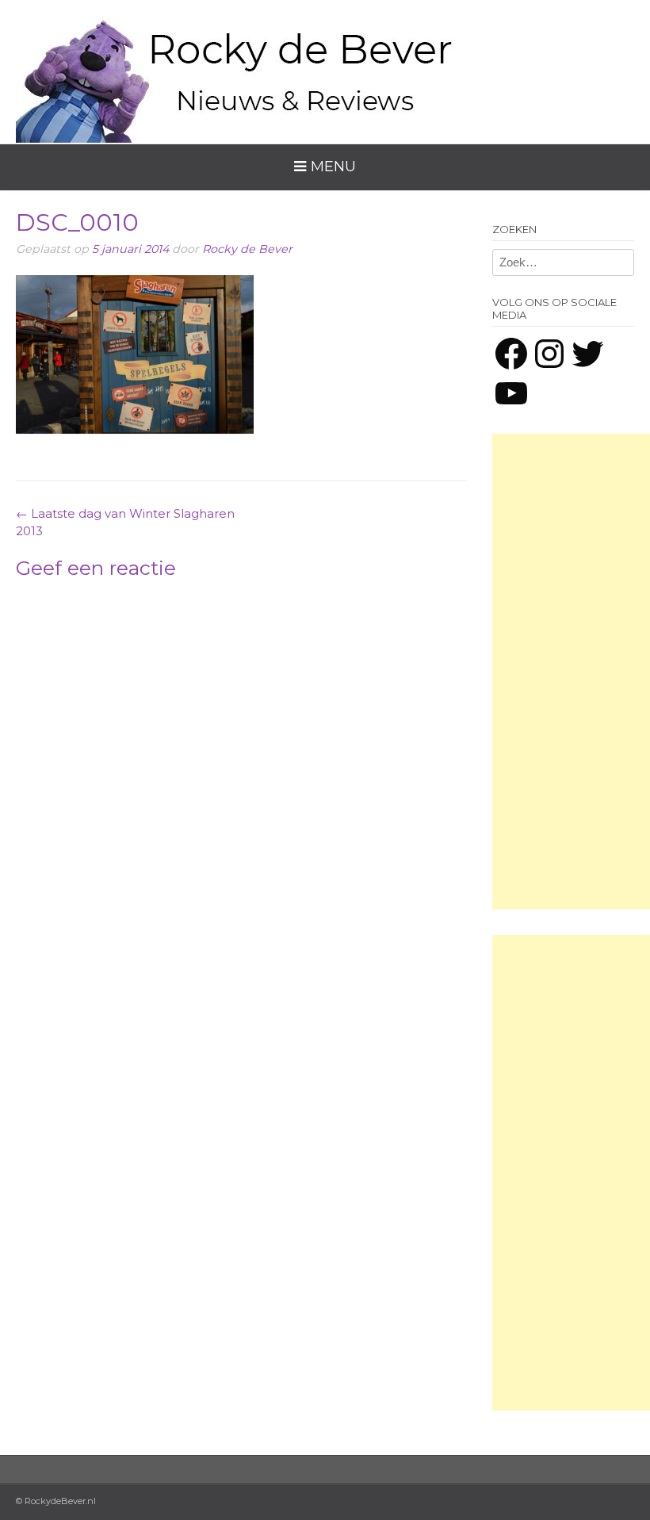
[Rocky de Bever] (238, 71)
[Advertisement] (571, 671)
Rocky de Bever (247, 249)
